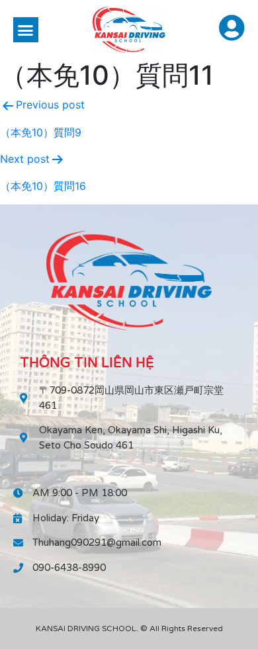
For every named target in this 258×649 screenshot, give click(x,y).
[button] (25, 29)
